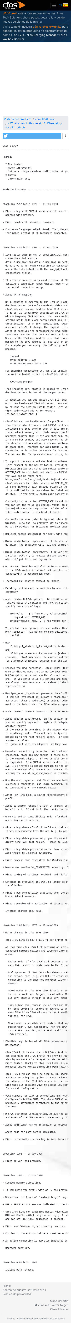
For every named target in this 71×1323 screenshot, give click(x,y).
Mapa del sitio (59, 1301)
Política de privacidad (17, 1294)
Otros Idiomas (59, 1309)
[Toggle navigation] (53, 5)
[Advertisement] (35, 79)
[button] (32, 136)
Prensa (7, 1285)
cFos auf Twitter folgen (52, 1305)
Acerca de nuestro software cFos (24, 1290)
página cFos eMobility (47, 26)
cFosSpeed (10, 13)
